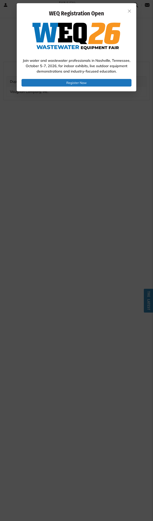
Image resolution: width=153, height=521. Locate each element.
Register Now (76, 83)
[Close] (129, 11)
